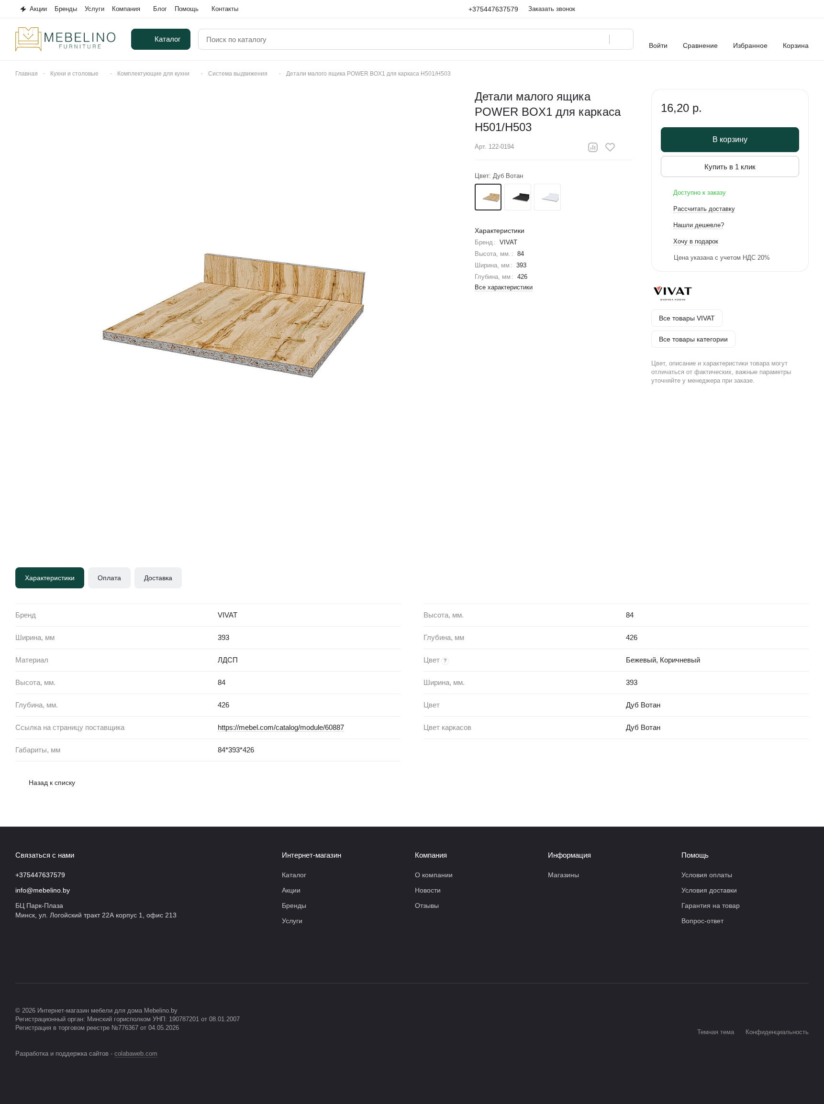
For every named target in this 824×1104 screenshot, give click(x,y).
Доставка (158, 578)
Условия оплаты (706, 875)
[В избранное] (610, 147)
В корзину (730, 139)
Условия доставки (709, 890)
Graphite (517, 197)
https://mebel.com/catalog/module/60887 (281, 727)
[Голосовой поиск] (598, 39)
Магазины (563, 875)
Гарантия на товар (710, 905)
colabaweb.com (135, 1053)
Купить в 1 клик (730, 167)
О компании (434, 875)
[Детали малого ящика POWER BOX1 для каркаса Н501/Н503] (235, 309)
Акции (291, 890)
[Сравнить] (593, 147)
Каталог (294, 875)
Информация (569, 855)
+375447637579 (493, 9)
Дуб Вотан (488, 197)
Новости (428, 890)
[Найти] (621, 39)
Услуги (292, 921)
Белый (547, 197)
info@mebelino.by (42, 890)
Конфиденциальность (777, 1032)
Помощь (695, 855)
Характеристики (50, 578)
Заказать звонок (551, 8)
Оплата (109, 578)
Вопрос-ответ (702, 921)
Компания (431, 855)
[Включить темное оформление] (805, 9)
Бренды (294, 905)
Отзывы (427, 905)
